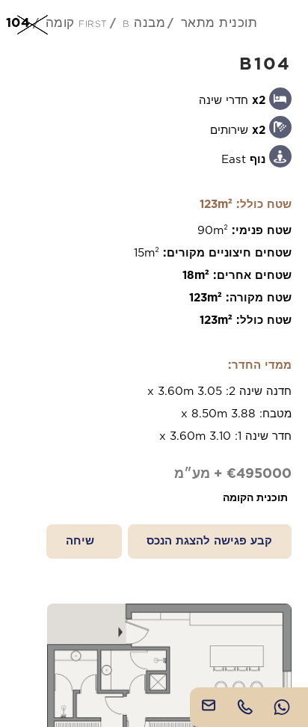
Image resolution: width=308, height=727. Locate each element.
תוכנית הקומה (255, 497)
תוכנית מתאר (219, 22)
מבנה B (144, 22)
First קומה (77, 22)
